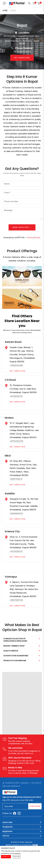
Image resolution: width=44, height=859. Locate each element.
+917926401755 (16, 396)
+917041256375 (16, 551)
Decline (17, 856)
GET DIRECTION (22, 58)
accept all (6, 856)
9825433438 (17, 365)
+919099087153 (16, 513)
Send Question (21, 227)
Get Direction (17, 371)
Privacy (30, 237)
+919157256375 (16, 479)
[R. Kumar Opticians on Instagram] (19, 813)
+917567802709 (16, 441)
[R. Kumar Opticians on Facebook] (15, 813)
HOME (5, 10)
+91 (11, 365)
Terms (37, 237)
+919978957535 (16, 600)
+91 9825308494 (24, 51)
